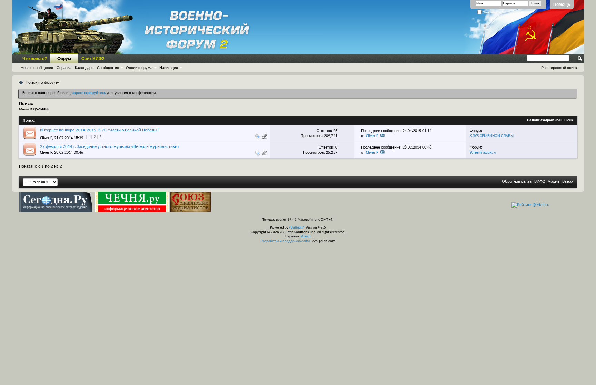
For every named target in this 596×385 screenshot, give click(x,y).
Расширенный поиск (559, 67)
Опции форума (139, 67)
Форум (64, 58)
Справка (64, 67)
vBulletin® (297, 228)
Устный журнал (483, 153)
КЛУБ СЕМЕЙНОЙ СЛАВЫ (492, 136)
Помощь (561, 4)
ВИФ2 (539, 181)
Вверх (567, 181)
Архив (553, 181)
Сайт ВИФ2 (93, 58)
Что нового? (34, 58)
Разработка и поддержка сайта (285, 241)
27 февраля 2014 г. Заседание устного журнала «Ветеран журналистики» (110, 146)
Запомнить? (492, 12)
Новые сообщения (37, 67)
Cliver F (46, 138)
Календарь (84, 67)
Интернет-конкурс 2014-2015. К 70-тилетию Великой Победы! (99, 130)
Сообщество (108, 67)
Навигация (168, 67)
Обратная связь (517, 181)
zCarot (306, 237)
